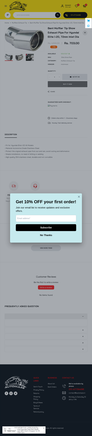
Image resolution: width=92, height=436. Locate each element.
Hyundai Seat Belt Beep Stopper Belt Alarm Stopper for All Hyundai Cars (27, 430)
